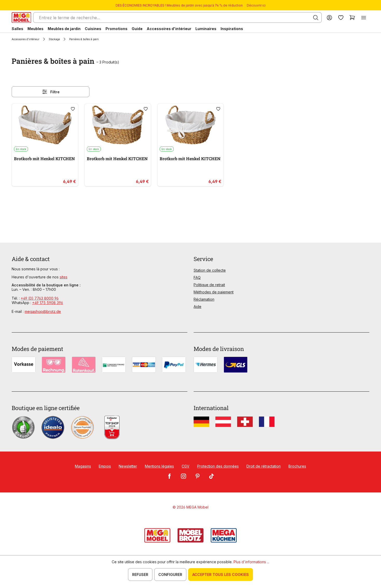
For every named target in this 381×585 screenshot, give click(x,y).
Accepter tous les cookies (220, 574)
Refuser (140, 574)
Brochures (297, 466)
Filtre (55, 92)
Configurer (170, 574)
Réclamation (204, 299)
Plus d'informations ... (251, 562)
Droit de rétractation (263, 466)
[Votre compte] (329, 17)
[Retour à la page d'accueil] (21, 17)
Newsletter (128, 466)
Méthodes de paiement (214, 292)
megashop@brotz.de (43, 311)
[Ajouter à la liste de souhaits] (73, 109)
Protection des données (218, 466)
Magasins (83, 466)
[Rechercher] (316, 18)
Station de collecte (210, 270)
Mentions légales (159, 466)
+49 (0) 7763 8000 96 (40, 298)
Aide (197, 306)
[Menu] (363, 17)
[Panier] (352, 17)
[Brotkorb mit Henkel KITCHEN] (45, 124)
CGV (185, 466)
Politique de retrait (209, 285)
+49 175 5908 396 (47, 302)
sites (63, 277)
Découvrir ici (256, 5)
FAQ (197, 277)
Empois (105, 466)
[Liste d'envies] (341, 17)
